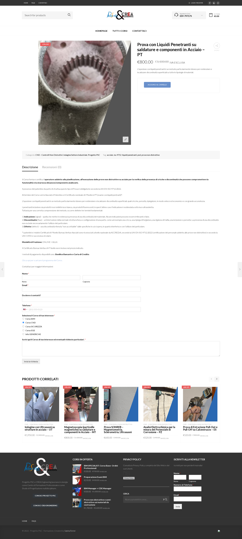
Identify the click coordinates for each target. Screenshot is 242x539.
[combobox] (25, 309)
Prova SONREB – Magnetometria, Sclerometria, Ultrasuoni (118, 429)
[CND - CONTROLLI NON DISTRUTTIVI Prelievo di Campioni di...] (2, 269)
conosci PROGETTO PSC (45, 496)
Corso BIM (30, 319)
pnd (139, 155)
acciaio (110, 155)
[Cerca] (165, 499)
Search (69, 14)
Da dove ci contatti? (31, 295)
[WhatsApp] (218, 2)
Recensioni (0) (51, 167)
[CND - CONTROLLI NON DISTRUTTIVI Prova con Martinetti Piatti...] (240, 269)
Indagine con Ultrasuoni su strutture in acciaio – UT (40, 428)
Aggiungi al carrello (157, 85)
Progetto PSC (94, 155)
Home (26, 3)
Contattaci (42, 3)
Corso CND (30, 322)
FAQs (33, 3)
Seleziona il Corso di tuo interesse (38, 315)
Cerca (126, 494)
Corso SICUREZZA (33, 326)
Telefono (27, 305)
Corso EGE (30, 330)
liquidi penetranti (129, 155)
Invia (178, 506)
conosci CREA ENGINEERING (45, 506)
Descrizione (30, 167)
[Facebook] (210, 2)
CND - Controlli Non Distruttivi (49, 155)
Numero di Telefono (184, 485)
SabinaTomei (70, 531)
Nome (25, 273)
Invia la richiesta (31, 361)
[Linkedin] (214, 2)
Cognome (86, 282)
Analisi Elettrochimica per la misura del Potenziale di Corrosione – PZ (159, 429)
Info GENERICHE (33, 334)
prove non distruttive (151, 155)
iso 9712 (117, 155)
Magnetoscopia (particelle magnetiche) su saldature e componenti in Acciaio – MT (80, 429)
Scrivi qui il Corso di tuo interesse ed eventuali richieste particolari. (54, 339)
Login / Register (197, 3)
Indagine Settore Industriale (75, 155)
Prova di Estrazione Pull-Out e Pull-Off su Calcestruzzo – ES (200, 428)
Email (25, 285)
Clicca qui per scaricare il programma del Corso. (42, 260)
